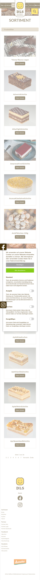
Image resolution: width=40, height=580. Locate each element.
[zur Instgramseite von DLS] (3, 305)
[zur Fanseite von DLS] (3, 247)
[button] (20, 265)
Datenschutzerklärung (17, 261)
